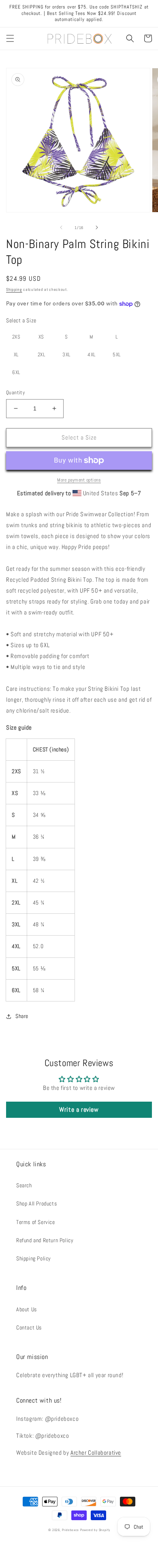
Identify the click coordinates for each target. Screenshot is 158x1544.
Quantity (15, 392)
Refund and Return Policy (44, 1240)
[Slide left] (61, 227)
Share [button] (21, 1016)
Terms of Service (35, 1222)
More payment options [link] (79, 480)
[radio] (16, 337)
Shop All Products (36, 1203)
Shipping (14, 289)
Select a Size (21, 320)
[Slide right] (97, 227)
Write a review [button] (78, 1109)
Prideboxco (70, 1530)
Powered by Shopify (95, 1530)
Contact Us (29, 1327)
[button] (10, 38)
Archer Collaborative (95, 1452)
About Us (26, 1309)
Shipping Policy (33, 1258)
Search (24, 1185)
